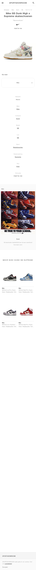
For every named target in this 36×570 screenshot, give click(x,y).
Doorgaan (5, 567)
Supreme (18, 157)
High (18, 166)
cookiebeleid (8, 563)
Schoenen (6, 9)
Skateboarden (18, 147)
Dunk (17, 9)
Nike (13, 9)
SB (22, 9)
